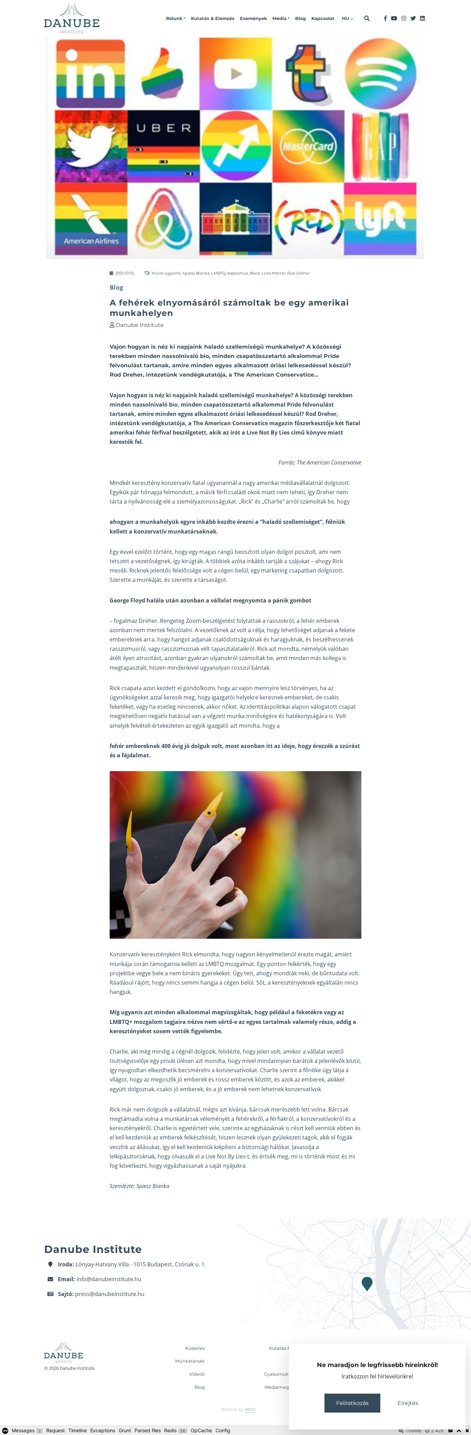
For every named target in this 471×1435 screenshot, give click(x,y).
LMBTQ (218, 273)
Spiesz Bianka (196, 273)
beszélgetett (189, 432)
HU (346, 18)
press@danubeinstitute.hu (109, 1294)
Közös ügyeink (166, 273)
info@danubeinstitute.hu (109, 1279)
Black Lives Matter (267, 273)
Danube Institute (140, 325)
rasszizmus (237, 273)
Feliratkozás (352, 1403)
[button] (175, 18)
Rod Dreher (298, 273)
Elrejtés (408, 1403)
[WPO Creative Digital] (235, 1410)
